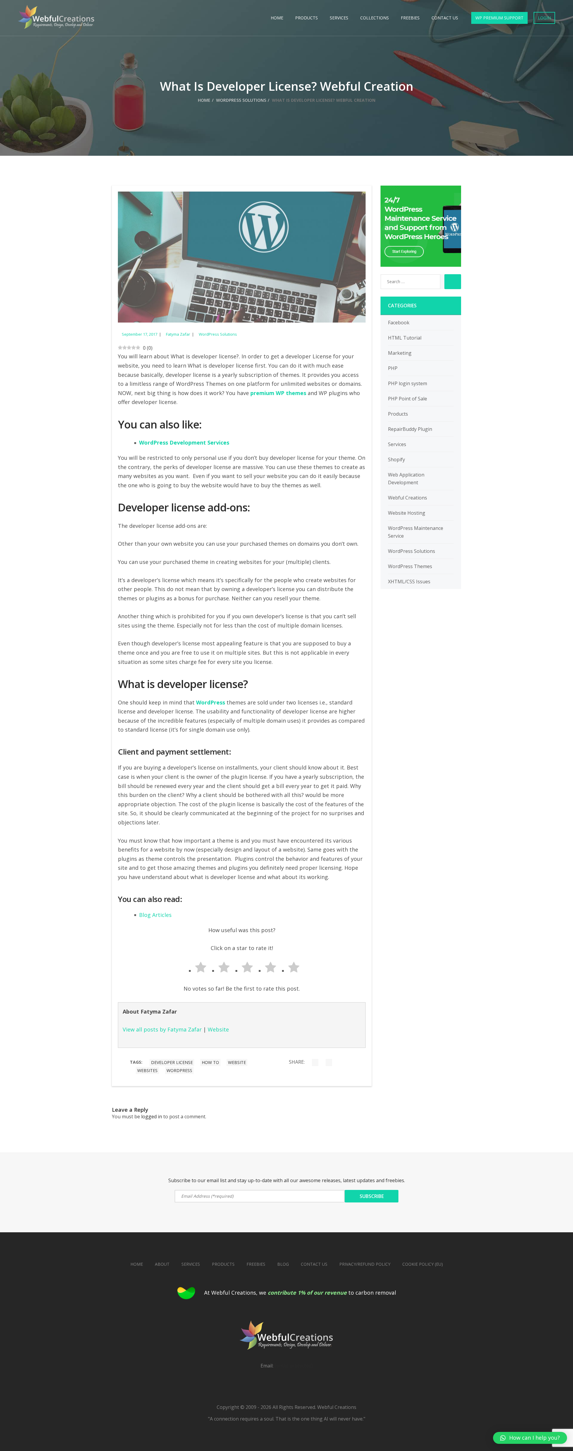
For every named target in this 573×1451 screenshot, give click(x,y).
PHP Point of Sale (407, 398)
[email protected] (294, 1365)
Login (544, 18)
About (162, 1264)
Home (277, 18)
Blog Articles (155, 914)
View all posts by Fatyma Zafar (162, 1029)
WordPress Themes (410, 566)
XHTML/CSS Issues (409, 581)
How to (210, 1062)
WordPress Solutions (241, 100)
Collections (374, 18)
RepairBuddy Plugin (410, 429)
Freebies (410, 18)
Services (339, 18)
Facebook (398, 322)
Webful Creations (407, 497)
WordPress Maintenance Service (415, 532)
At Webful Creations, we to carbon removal (300, 1292)
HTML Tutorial (404, 337)
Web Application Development (406, 478)
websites (147, 1070)
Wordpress (179, 1070)
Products (306, 18)
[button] (530, 1438)
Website (218, 1029)
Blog (283, 1264)
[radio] (195, 968)
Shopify (396, 459)
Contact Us (445, 18)
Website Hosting (406, 513)
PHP (393, 368)
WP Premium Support (499, 18)
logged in (151, 1116)
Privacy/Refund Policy (364, 1264)
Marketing (400, 353)
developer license (172, 1062)
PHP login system (407, 383)
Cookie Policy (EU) (422, 1264)
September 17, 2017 (139, 334)
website (237, 1062)
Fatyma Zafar (178, 334)
